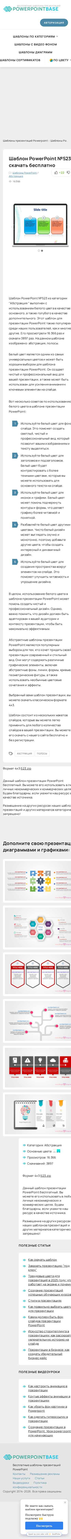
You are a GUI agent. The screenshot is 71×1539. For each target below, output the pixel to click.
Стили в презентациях (45, 1300)
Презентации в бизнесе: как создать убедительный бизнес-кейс (48, 1354)
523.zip (26, 768)
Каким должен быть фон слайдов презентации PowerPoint (45, 1321)
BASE (36, 8)
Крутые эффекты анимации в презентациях (49, 1398)
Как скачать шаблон (42, 1260)
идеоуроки (21, 1483)
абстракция (24, 753)
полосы (42, 753)
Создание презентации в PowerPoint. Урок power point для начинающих (49, 1431)
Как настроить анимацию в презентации (47, 1388)
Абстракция (16, 176)
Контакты (19, 1474)
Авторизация (54, 22)
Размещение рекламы (45, 1474)
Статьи (40, 1478)
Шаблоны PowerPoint (24, 172)
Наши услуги (21, 1478)
